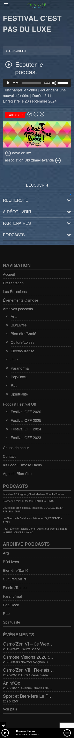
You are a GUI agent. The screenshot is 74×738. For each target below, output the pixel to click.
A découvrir (17, 211)
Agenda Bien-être (17, 473)
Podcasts (14, 235)
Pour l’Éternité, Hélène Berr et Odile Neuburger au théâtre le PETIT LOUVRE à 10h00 (35, 530)
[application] (37, 83)
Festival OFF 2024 (26, 428)
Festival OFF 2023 (26, 437)
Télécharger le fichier (20, 89)
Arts (14, 316)
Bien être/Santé (23, 333)
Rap (14, 385)
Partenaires (17, 223)
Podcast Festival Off (19, 404)
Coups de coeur (16, 447)
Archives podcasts (18, 308)
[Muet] (54, 83)
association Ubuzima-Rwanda (30, 160)
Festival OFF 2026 (26, 411)
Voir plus (10, 708)
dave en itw (21, 152)
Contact (9, 456)
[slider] (63, 82)
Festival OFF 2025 (26, 420)
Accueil (9, 274)
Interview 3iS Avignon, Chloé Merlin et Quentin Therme (33, 494)
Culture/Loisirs (16, 50)
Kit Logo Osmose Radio (22, 464)
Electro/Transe (22, 350)
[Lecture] (8, 83)
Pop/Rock (19, 376)
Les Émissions (15, 291)
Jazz (14, 359)
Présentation (13, 282)
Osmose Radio (25, 731)
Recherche (15, 200)
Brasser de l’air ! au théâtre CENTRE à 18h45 (28, 501)
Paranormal (20, 368)
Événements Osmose (20, 300)
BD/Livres (19, 324)
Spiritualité (19, 394)
